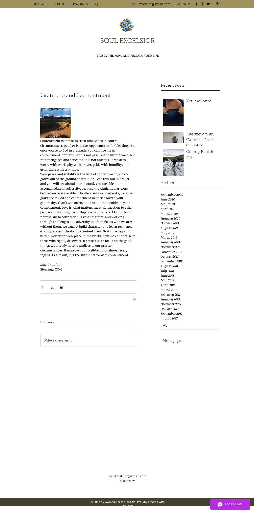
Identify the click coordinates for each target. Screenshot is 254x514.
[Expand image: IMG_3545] (55, 123)
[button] (218, 3)
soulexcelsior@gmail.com (151, 4)
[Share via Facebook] (42, 287)
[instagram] (202, 4)
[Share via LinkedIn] (62, 287)
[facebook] (196, 4)
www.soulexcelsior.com (120, 502)
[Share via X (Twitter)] (52, 287)
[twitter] (208, 4)
